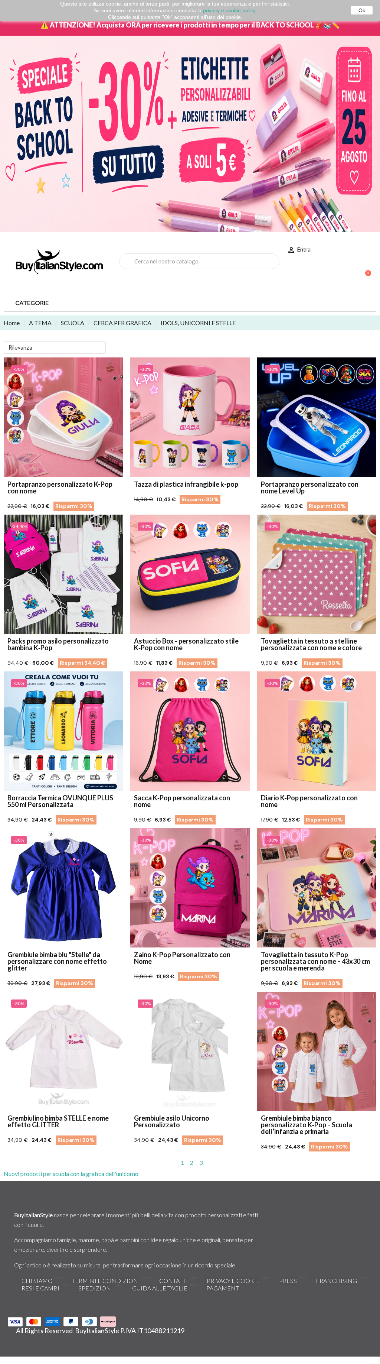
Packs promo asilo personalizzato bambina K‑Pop (58, 644)
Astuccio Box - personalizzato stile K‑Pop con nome (186, 644)
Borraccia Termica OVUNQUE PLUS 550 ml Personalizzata (60, 801)
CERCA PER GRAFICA (122, 322)
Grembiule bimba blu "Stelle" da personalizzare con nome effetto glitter (57, 961)
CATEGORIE (32, 302)
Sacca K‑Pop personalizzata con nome (182, 801)
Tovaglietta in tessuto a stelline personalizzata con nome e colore (311, 644)
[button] (365, 269)
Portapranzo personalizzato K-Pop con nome (59, 487)
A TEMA (40, 322)
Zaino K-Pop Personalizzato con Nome (182, 957)
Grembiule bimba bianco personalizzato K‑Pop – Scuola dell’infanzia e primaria (306, 1124)
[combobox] (199, 261)
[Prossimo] (373, 1162)
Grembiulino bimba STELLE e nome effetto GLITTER (58, 1121)
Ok (361, 10)
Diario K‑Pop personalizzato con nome (309, 801)
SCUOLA (72, 322)
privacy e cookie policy (229, 10)
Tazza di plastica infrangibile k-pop (186, 484)
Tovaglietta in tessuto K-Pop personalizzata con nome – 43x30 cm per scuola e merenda (315, 961)
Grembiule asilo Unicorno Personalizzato (171, 1121)
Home (12, 322)
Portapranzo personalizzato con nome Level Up (309, 487)
